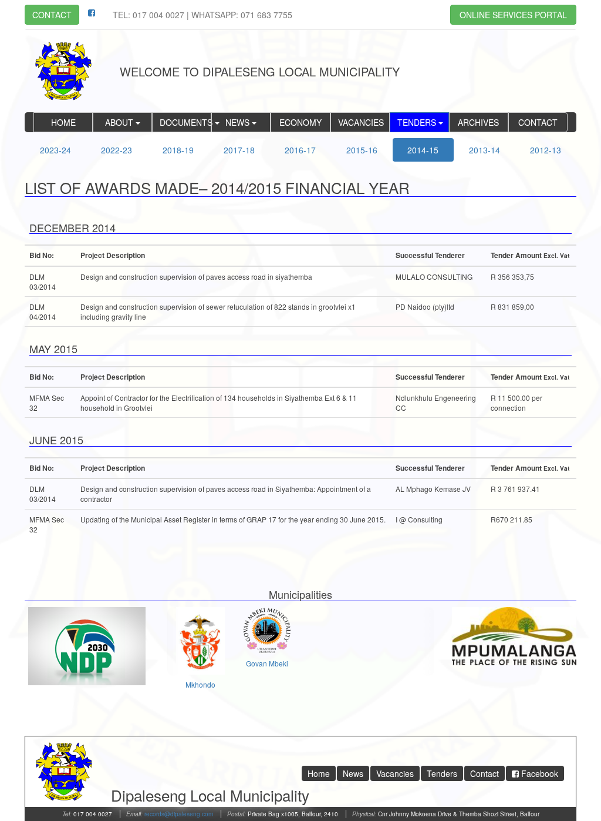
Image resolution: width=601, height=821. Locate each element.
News (238, 122)
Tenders (417, 122)
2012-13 (545, 150)
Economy (300, 122)
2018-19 (178, 150)
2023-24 (55, 150)
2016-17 (300, 150)
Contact (52, 15)
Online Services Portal (513, 15)
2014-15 (422, 150)
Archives (478, 122)
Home (63, 122)
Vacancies (361, 122)
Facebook (538, 773)
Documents (185, 122)
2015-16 (361, 150)
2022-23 (116, 150)
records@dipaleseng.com (178, 814)
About (120, 122)
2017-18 (239, 150)
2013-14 (484, 150)
